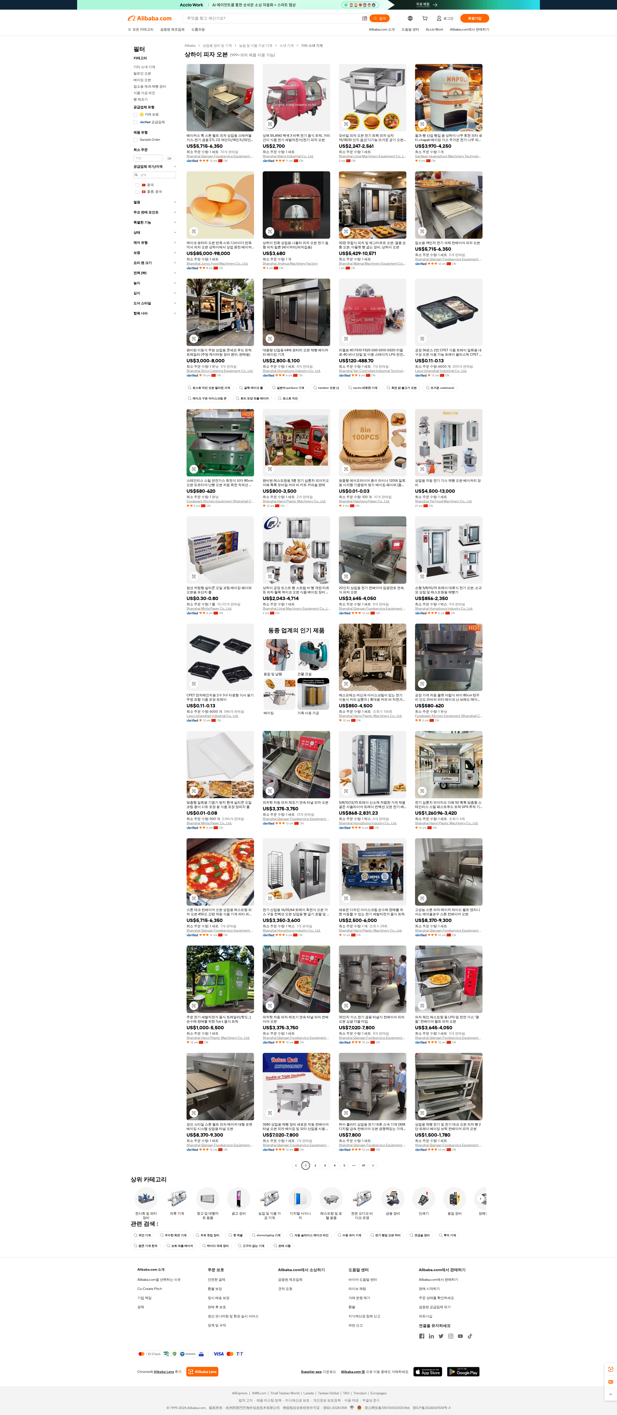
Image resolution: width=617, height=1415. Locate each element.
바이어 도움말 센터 (363, 1279)
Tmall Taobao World (284, 1393)
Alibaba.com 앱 (353, 1372)
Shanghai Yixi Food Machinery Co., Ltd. (443, 501)
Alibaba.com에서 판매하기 (438, 1279)
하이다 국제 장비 (218, 1246)
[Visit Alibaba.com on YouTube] (460, 1336)
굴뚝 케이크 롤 (253, 388)
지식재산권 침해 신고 (364, 1316)
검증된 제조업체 (290, 1279)
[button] (365, 18)
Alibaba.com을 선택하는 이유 (159, 1279)
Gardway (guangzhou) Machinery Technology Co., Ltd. (449, 156)
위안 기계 (145, 1235)
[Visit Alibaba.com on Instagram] (451, 1336)
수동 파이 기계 (351, 1235)
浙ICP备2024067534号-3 (431, 1408)
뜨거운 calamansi (442, 388)
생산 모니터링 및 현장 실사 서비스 (233, 1316)
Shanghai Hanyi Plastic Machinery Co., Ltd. (294, 501)
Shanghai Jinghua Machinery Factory (290, 263)
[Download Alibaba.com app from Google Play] (463, 1372)
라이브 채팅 (357, 1289)
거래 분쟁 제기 (359, 1298)
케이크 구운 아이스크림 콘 (210, 398)
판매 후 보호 (217, 1307)
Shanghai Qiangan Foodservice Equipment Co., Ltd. (220, 156)
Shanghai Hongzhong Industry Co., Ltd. (292, 371)
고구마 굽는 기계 (253, 1246)
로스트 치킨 (290, 398)
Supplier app (311, 1372)
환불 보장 (215, 1289)
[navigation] (155, 606)
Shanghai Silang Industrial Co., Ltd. (288, 156)
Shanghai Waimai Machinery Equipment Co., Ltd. (372, 263)
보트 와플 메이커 (182, 1246)
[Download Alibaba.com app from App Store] (427, 1372)
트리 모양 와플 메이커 (255, 398)
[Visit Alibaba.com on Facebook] (422, 1336)
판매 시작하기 (429, 1289)
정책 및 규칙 (217, 1325)
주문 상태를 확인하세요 (436, 1298)
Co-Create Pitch (149, 1289)
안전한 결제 (216, 1279)
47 (363, 1165)
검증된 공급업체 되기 (435, 1307)
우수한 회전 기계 (176, 1235)
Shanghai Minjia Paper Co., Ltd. (209, 608)
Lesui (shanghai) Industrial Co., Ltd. (441, 371)
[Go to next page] (373, 1165)
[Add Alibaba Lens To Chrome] (202, 1372)
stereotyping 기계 (269, 1235)
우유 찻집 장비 (210, 1235)
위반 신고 (356, 1325)
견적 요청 (285, 1289)
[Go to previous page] (296, 1165)
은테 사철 (284, 1246)
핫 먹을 (238, 1235)
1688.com (259, 1393)
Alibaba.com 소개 (151, 1269)
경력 (140, 1307)
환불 (352, 1307)
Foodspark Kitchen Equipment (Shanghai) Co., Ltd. (220, 501)
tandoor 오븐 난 (328, 388)
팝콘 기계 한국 (148, 1246)
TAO (346, 1393)
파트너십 (425, 1316)
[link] (610, 1369)
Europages (378, 1393)
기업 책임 (144, 1298)
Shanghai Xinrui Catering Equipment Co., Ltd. (220, 371)
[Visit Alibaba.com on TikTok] (470, 1336)
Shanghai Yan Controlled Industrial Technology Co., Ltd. (372, 371)
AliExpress (240, 1393)
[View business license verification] (352, 1407)
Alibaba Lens (164, 1372)
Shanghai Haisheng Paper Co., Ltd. (364, 501)
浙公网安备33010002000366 (387, 1408)
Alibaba (190, 45)
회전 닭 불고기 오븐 (404, 388)
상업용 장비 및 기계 (217, 45)
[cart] (425, 19)
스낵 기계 (287, 45)
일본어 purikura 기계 (290, 388)
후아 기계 (450, 1235)
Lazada (308, 1393)
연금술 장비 (422, 1235)
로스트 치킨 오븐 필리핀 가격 (211, 388)
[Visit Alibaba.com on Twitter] (441, 1336)
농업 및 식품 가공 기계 (255, 45)
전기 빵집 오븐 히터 (388, 1235)
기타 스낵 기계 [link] (312, 45)
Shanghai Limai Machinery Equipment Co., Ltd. (372, 156)
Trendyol (359, 1393)
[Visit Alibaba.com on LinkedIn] (431, 1336)
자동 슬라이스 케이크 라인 (312, 1235)
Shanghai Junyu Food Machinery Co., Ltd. (217, 263)
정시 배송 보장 (218, 1298)
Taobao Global (328, 1393)
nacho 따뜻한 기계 (365, 388)
